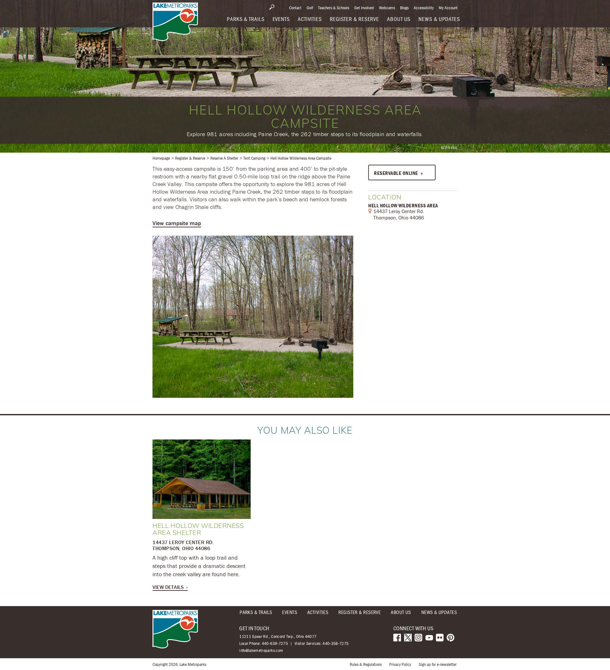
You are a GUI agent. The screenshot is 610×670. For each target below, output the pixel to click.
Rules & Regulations (366, 664)
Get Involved (364, 7)
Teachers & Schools (333, 7)
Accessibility (424, 7)
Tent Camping (254, 158)
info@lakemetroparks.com (261, 650)
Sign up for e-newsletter (438, 664)
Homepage (161, 158)
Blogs (404, 7)
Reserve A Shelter (224, 158)
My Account (448, 7)
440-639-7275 (275, 643)
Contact (295, 7)
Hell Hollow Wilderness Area (403, 205)
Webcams (387, 7)
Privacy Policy (400, 664)
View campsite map (176, 223)
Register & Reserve (190, 158)
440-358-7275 (335, 643)
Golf (310, 7)
